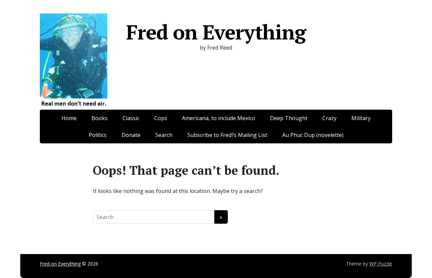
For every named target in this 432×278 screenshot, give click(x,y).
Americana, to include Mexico (218, 118)
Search (163, 135)
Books (99, 118)
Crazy (329, 118)
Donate (131, 135)
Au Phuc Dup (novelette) (313, 135)
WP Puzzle (380, 263)
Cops (160, 118)
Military (361, 118)
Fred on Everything (215, 32)
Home (69, 118)
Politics (98, 135)
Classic (131, 118)
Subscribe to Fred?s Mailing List (227, 135)
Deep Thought (288, 118)
